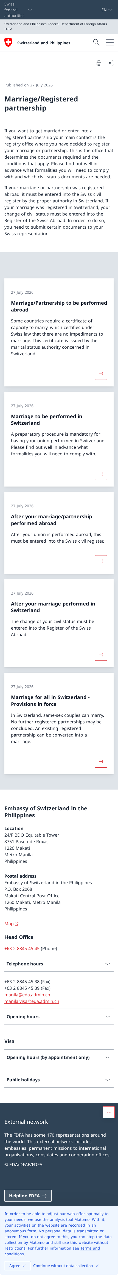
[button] (109, 1112)
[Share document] (111, 63)
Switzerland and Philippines (43, 42)
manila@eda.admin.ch (27, 995)
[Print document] (99, 63)
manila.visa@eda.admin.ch (31, 1001)
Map (9, 924)
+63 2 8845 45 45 (22, 948)
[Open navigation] (110, 42)
